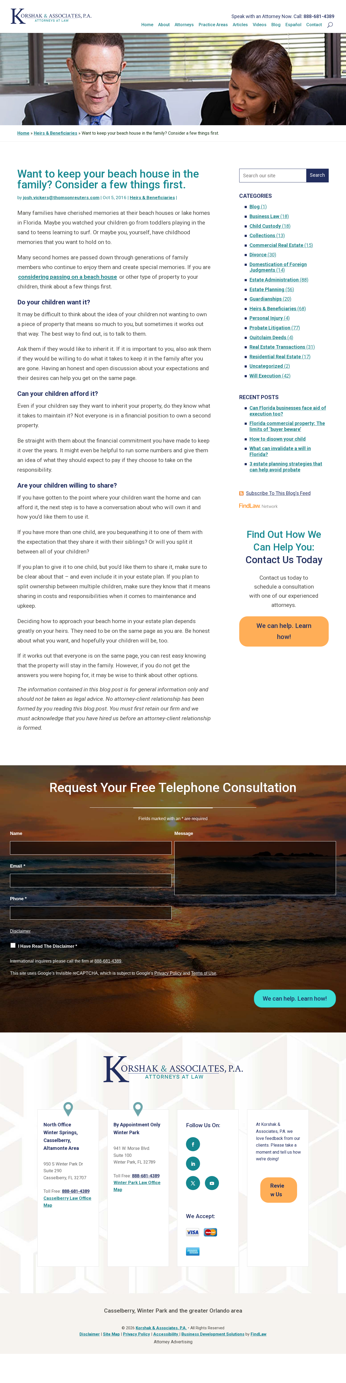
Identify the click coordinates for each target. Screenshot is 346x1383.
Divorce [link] (258, 254)
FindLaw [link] (259, 1334)
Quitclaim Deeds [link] (267, 337)
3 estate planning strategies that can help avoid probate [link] (285, 467)
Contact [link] (314, 24)
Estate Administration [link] (274, 280)
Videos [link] (260, 24)
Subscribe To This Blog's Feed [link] (278, 493)
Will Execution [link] (265, 376)
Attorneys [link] (184, 24)
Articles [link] (240, 24)
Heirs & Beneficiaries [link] (152, 197)
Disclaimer (20, 931)
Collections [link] (262, 235)
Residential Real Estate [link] (275, 356)
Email (17, 866)
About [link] (164, 24)
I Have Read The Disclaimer (47, 946)
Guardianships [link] (265, 299)
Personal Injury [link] (266, 318)
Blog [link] (276, 24)
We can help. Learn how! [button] (284, 631)
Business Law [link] (264, 216)
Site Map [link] (111, 1334)
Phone (18, 898)
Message (183, 833)
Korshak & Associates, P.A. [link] (161, 1328)
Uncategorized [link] (266, 366)
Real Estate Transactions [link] (277, 347)
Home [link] (147, 24)
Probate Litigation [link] (269, 328)
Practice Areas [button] (213, 24)
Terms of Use (203, 973)
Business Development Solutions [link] (212, 1334)
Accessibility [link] (166, 1334)
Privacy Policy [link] (136, 1334)
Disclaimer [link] (89, 1334)
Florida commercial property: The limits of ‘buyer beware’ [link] (287, 426)
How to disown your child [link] (277, 439)
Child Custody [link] (265, 226)
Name (16, 833)
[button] (193, 1144)
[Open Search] (327, 25)
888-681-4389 (107, 961)
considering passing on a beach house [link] (67, 277)
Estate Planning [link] (266, 289)
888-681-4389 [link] (319, 16)
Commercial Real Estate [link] (276, 245)
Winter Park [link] (126, 1132)
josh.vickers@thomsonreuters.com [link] (61, 197)
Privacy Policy (168, 973)
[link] (51, 22)
